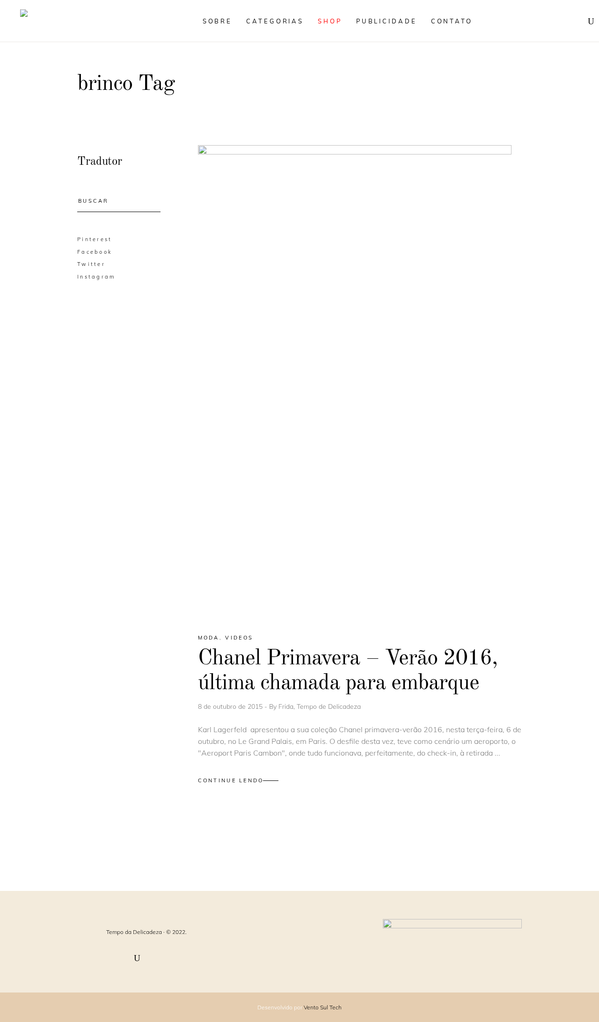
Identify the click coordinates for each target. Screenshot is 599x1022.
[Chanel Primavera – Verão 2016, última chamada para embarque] (354, 381)
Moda (208, 637)
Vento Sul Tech (323, 1007)
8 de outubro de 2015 (231, 706)
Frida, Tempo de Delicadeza (319, 706)
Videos (239, 637)
